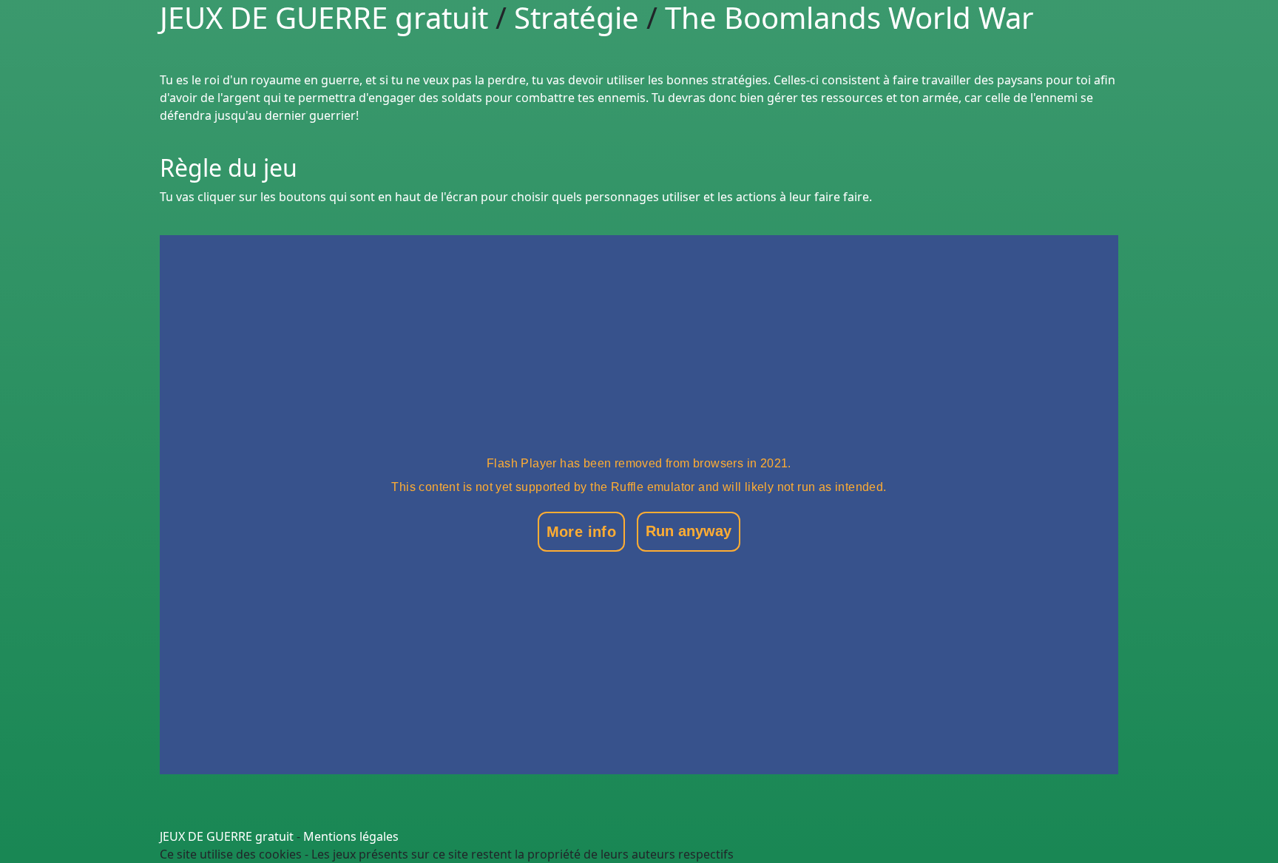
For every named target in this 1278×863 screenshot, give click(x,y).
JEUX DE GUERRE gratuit (227, 836)
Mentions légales (351, 836)
